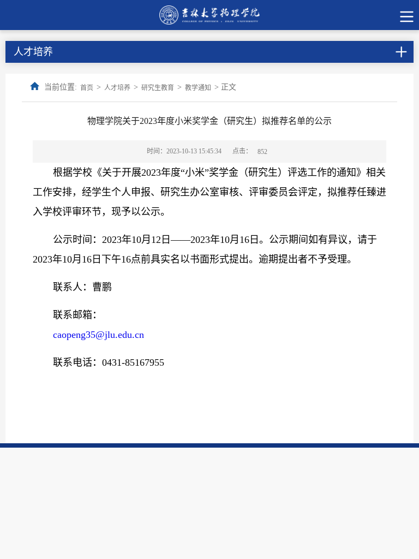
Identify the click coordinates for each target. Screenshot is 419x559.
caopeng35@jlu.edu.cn (98, 334)
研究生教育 (157, 88)
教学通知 (198, 88)
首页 (86, 88)
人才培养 (117, 88)
